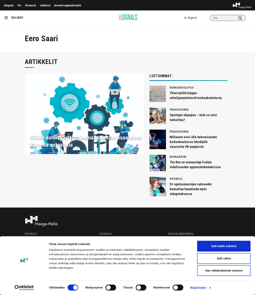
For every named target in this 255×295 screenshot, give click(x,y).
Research (30, 5)
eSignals (9, 5)
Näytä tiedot (198, 287)
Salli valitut (224, 258)
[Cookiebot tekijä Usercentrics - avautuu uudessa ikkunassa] (24, 288)
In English (190, 18)
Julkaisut (45, 5)
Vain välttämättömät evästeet (223, 270)
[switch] (110, 288)
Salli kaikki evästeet (224, 246)
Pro (19, 5)
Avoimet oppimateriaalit (67, 5)
